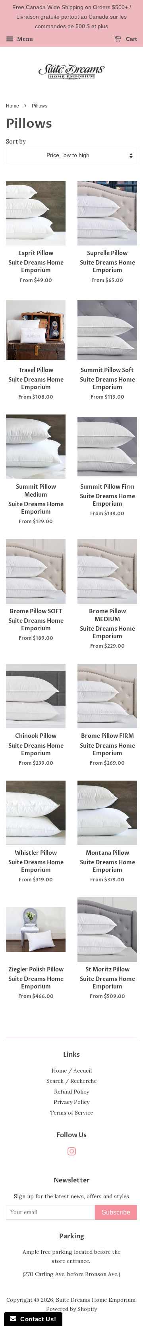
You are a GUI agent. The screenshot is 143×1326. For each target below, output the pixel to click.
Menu (24, 39)
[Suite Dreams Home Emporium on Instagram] (71, 1153)
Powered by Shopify (71, 1309)
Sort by (16, 141)
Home (12, 106)
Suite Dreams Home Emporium (95, 1299)
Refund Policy (71, 1091)
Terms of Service (71, 1112)
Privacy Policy (71, 1101)
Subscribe (116, 1212)
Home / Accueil (72, 1070)
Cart (130, 39)
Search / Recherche (71, 1080)
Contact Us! (36, 1319)
